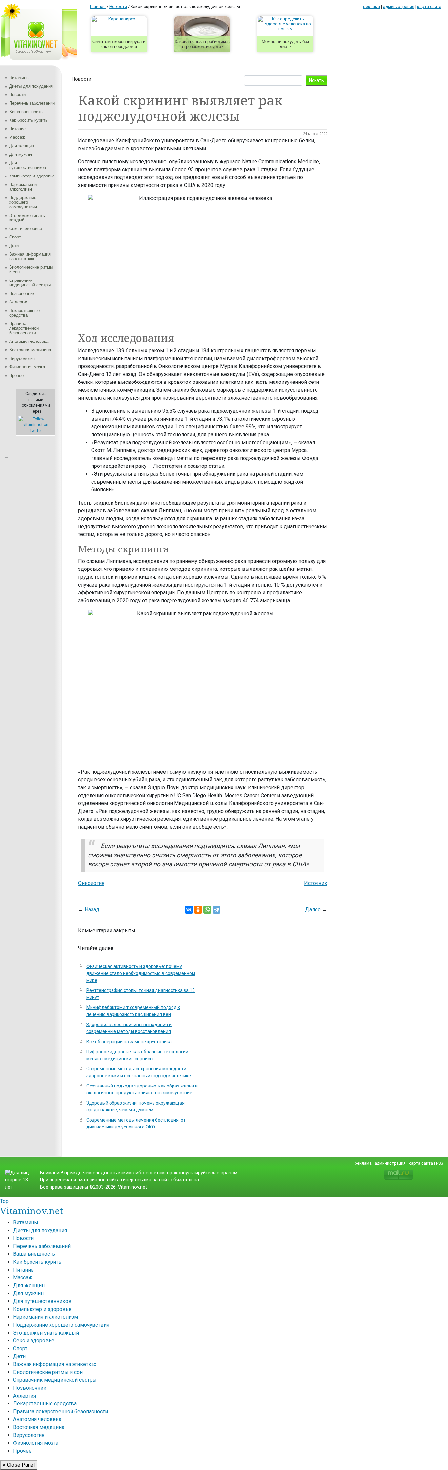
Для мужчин (21, 154)
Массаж (17, 137)
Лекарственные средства (24, 313)
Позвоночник (21, 293)
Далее (313, 909)
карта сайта (429, 6)
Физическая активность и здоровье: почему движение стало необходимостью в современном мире (140, 973)
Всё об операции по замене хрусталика (129, 1041)
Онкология (91, 883)
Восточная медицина (30, 349)
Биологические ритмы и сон (31, 269)
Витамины (19, 77)
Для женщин (21, 145)
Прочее (16, 375)
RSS (439, 1163)
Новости (17, 94)
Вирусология (22, 358)
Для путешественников (27, 165)
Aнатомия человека (28, 341)
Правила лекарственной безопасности (24, 328)
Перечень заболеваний (32, 103)
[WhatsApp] (207, 910)
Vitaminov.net (31, 1210)
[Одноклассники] (198, 910)
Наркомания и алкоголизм (23, 187)
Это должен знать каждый (27, 217)
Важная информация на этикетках (30, 256)
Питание (17, 128)
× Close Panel (19, 1465)
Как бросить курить (28, 120)
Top (4, 1201)
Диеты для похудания (31, 86)
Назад (92, 909)
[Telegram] (216, 910)
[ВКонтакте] (189, 910)
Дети (14, 245)
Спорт (15, 237)
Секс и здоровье (25, 228)
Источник (315, 883)
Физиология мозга (27, 366)
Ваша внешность (26, 111)
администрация (398, 6)
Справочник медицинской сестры (30, 282)
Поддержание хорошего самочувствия (23, 202)
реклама (371, 6)
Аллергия (18, 302)
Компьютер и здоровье (32, 176)
